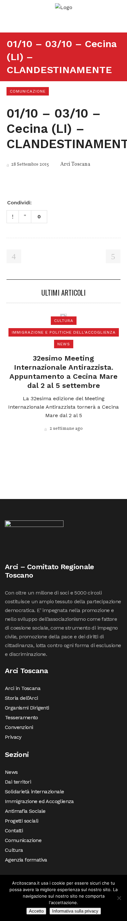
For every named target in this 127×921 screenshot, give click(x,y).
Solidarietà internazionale (34, 791)
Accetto (36, 911)
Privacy (13, 737)
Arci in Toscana (22, 688)
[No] (119, 898)
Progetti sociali (21, 821)
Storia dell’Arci (21, 698)
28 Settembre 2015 (29, 164)
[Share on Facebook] (39, 202)
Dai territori (18, 782)
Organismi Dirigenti (27, 708)
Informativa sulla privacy (75, 911)
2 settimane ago (66, 429)
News (11, 772)
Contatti (14, 830)
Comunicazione (23, 840)
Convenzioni (19, 727)
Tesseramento (21, 717)
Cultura (14, 850)
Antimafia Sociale (25, 811)
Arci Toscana (75, 164)
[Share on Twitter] (47, 202)
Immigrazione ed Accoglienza (39, 801)
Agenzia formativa (26, 860)
